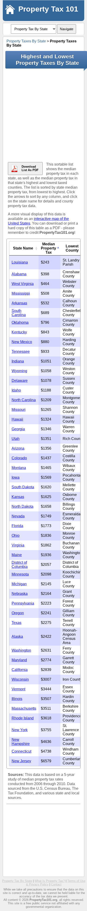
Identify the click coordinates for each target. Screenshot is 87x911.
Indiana (18, 361)
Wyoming (19, 371)
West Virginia (23, 284)
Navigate (66, 29)
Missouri (19, 410)
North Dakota (22, 506)
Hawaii (17, 419)
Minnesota (20, 574)
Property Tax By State (17, 881)
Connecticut (21, 751)
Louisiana (20, 262)
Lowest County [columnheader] (72, 248)
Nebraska (20, 594)
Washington (21, 650)
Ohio (15, 535)
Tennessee (21, 351)
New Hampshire (21, 742)
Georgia (18, 429)
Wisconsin (20, 679)
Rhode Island (23, 718)
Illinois (17, 699)
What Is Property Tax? (50, 881)
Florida (17, 526)
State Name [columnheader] (23, 248)
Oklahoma (20, 322)
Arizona (18, 448)
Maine (17, 555)
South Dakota (23, 487)
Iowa (15, 477)
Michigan (19, 584)
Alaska (17, 636)
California (20, 670)
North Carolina (24, 400)
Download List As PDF (30, 168)
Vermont (18, 689)
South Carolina (19, 313)
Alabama (19, 274)
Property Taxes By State (26, 41)
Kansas (18, 497)
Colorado (19, 458)
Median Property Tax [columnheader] (48, 248)
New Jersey (21, 761)
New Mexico (22, 342)
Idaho (16, 390)
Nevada (18, 516)
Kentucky (19, 332)
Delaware (20, 381)
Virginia (18, 545)
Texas (16, 623)
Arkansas (19, 303)
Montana (19, 468)
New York (20, 730)
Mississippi (21, 293)
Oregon (18, 613)
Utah (15, 439)
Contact (56, 884)
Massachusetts (24, 708)
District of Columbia (20, 565)
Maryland (19, 660)
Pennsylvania (23, 603)
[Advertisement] (43, 115)
